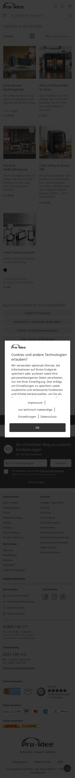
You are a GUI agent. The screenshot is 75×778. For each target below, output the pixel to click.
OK (37, 427)
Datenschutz (49, 416)
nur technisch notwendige (35, 409)
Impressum (35, 402)
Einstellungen (27, 416)
